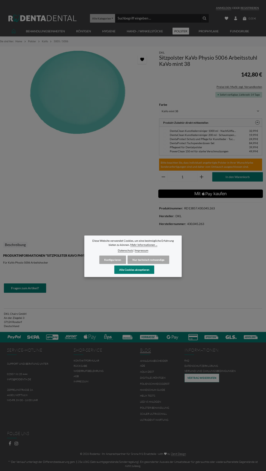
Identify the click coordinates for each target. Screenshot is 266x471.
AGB (76, 376)
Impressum (81, 381)
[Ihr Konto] (235, 18)
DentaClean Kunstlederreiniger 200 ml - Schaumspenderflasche (203, 135)
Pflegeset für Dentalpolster (186, 147)
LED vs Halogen (150, 401)
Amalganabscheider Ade (154, 363)
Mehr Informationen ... (143, 244)
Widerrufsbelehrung (89, 370)
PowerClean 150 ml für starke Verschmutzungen (199, 151)
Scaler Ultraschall (153, 413)
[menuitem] (100, 360)
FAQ (186, 360)
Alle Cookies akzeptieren (134, 269)
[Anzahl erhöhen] (201, 177)
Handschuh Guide (152, 389)
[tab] (15, 245)
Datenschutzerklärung (201, 365)
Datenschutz (125, 250)
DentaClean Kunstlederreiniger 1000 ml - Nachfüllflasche (203, 130)
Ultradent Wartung (154, 419)
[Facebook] (10, 444)
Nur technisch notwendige (148, 259)
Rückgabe (80, 365)
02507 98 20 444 (17, 374)
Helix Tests (147, 395)
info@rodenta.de (19, 379)
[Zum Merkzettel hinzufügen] (142, 59)
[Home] (13, 31)
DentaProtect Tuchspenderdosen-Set (192, 143)
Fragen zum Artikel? (25, 288)
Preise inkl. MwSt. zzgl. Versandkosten (239, 86)
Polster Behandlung (154, 407)
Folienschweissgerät (155, 383)
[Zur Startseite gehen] (42, 18)
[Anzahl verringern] (163, 177)
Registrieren (249, 8)
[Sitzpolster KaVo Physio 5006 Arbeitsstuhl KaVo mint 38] (77, 92)
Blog (145, 350)
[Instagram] (16, 444)
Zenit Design (178, 453)
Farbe (163, 104)
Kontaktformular (86, 360)
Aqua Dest (147, 371)
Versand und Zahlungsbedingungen (210, 370)
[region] (77, 92)
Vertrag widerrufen (201, 377)
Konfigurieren (112, 259)
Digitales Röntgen (153, 377)
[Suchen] (204, 18)
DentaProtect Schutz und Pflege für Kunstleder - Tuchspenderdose (203, 139)
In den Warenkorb (237, 177)
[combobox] (158, 18)
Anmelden (223, 8)
